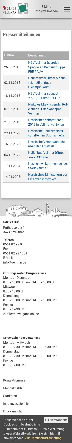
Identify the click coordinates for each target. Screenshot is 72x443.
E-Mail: (8, 258)
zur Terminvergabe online (21, 314)
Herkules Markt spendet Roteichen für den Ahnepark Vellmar (48, 109)
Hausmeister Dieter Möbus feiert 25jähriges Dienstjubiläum (47, 82)
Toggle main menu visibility (66, 9)
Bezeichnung (37, 55)
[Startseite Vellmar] (15, 9)
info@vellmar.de (14, 262)
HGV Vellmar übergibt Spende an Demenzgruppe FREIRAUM (46, 67)
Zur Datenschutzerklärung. (43, 438)
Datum (9, 55)
